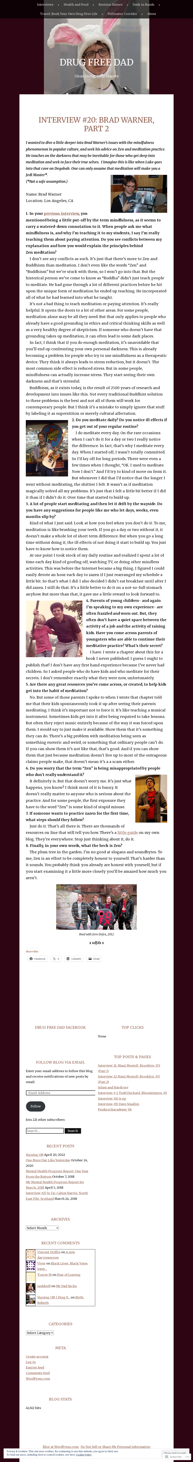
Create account (37, 1356)
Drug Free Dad (96, 62)
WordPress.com (38, 1379)
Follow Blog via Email (60, 1062)
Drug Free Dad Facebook (60, 1027)
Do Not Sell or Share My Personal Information (115, 1447)
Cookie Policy (84, 1454)
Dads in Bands (143, 4)
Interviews (45, 4)
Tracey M (44, 1275)
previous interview (61, 213)
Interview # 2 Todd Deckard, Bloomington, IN (132, 1093)
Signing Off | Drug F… (53, 1297)
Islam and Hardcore (113, 1087)
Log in (31, 1362)
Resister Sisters (111, 4)
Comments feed (38, 1373)
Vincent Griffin (48, 1252)
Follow (36, 1106)
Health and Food (76, 4)
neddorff (44, 1286)
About (151, 14)
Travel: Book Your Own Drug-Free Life (68, 14)
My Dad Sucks (66, 1286)
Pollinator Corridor (122, 14)
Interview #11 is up (112, 1098)
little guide (127, 832)
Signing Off (34, 1155)
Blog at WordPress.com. (61, 1447)
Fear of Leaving (68, 1275)
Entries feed (35, 1367)
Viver (41, 1263)
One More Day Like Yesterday (48, 1160)
